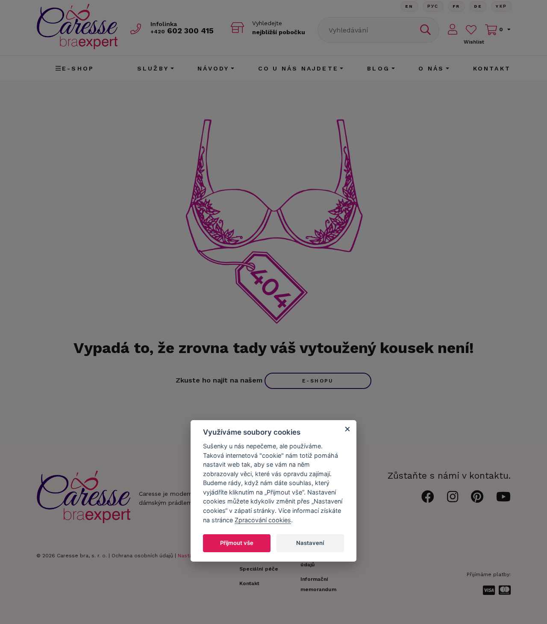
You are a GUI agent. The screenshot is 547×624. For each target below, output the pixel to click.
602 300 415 (182, 30)
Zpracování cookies (263, 520)
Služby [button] (153, 68)
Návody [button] (213, 68)
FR (456, 6)
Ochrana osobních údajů (142, 556)
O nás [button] (431, 68)
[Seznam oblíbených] (471, 29)
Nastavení (310, 542)
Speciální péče (258, 569)
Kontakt (492, 68)
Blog (378, 68)
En (409, 6)
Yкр (501, 6)
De (478, 6)
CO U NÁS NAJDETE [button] (298, 68)
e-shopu (318, 381)
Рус (433, 6)
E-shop (78, 68)
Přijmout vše (236, 542)
